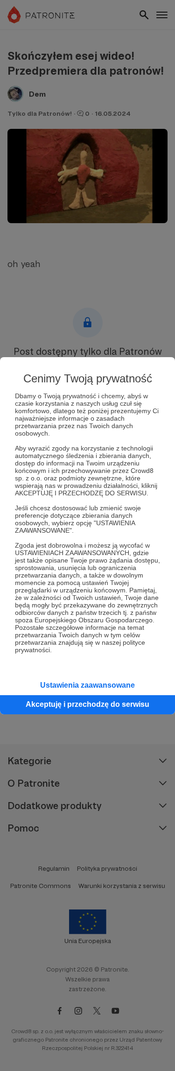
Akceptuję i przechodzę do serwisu (87, 704)
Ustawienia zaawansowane (87, 685)
